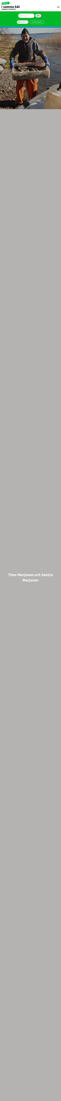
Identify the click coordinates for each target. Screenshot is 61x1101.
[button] (38, 15)
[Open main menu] (58, 7)
